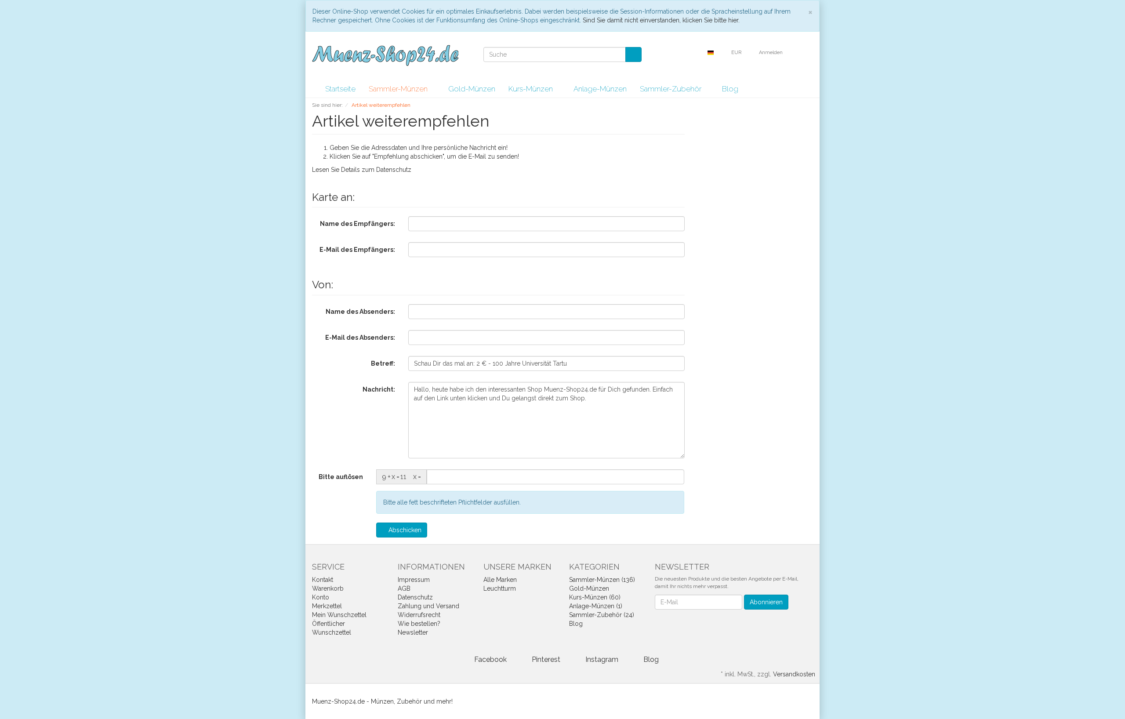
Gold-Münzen (471, 88)
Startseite (340, 88)
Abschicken (404, 530)
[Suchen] (633, 54)
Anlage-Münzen (600, 88)
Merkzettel (327, 606)
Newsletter (413, 632)
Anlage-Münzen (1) (595, 606)
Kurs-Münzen (531, 88)
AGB (404, 588)
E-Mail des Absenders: (360, 337)
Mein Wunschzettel (339, 614)
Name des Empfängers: (357, 223)
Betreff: (383, 363)
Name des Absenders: (360, 311)
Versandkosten (794, 674)
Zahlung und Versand (428, 606)
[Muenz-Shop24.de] (385, 55)
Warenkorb (328, 588)
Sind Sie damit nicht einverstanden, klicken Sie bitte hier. (661, 20)
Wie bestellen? (419, 623)
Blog (730, 88)
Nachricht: (379, 389)
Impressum (414, 579)
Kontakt (322, 579)
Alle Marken (500, 579)
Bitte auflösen (341, 476)
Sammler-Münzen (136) (602, 579)
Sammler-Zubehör (671, 88)
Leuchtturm (499, 588)
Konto (320, 597)
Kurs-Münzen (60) (595, 597)
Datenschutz (393, 169)
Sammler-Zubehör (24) (601, 614)
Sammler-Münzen (399, 88)
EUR (737, 52)
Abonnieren (766, 602)
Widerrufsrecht (419, 614)
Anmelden (771, 52)
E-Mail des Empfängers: (357, 249)
